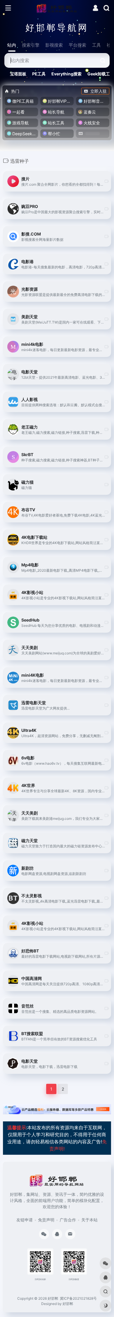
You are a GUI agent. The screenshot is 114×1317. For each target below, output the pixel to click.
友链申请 (24, 1219)
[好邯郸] (57, 8)
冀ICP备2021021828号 (78, 1298)
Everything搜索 (66, 73)
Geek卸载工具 (100, 73)
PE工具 (39, 73)
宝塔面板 (18, 73)
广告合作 (68, 1219)
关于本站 (89, 1219)
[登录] (95, 8)
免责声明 (46, 1219)
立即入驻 (98, 91)
